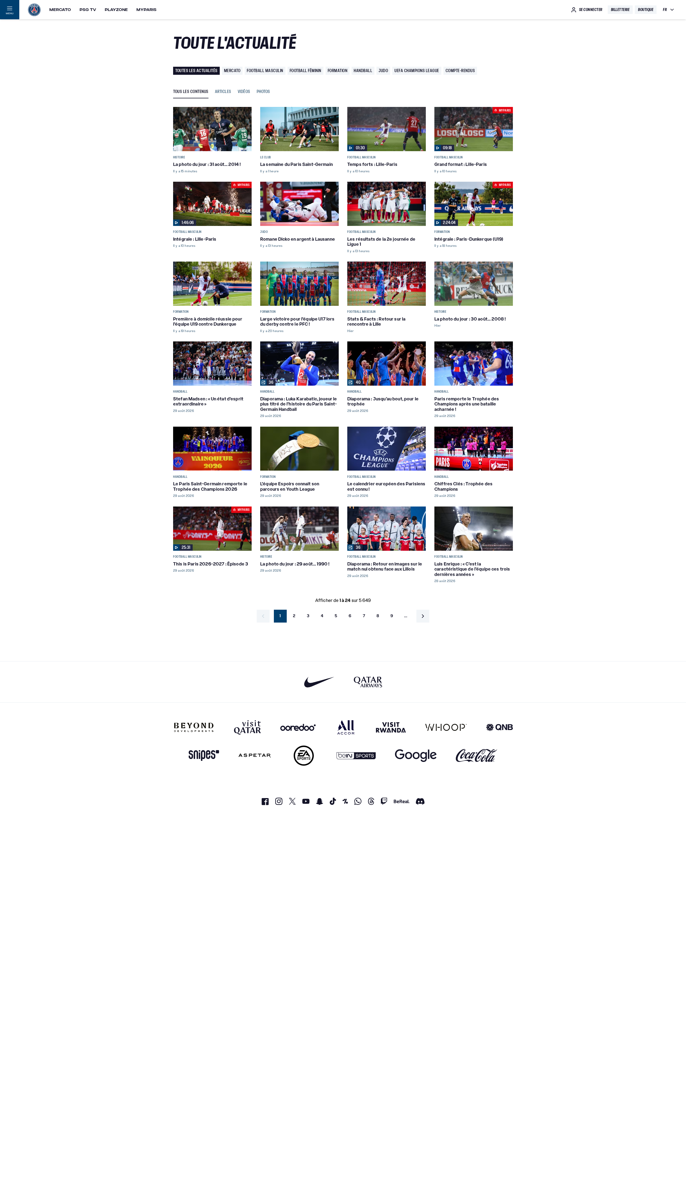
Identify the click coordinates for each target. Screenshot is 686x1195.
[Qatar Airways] (368, 681)
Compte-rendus (460, 70)
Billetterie (620, 10)
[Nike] (319, 681)
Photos (263, 92)
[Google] (416, 756)
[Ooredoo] (298, 727)
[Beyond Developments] (194, 727)
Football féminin (305, 70)
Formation (338, 70)
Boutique (645, 10)
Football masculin (265, 70)
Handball (363, 70)
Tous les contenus (190, 92)
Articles (223, 92)
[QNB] (499, 727)
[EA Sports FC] (303, 756)
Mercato (60, 9)
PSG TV (88, 9)
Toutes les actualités (196, 70)
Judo (383, 70)
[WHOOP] (446, 727)
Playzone (116, 9)
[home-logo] (34, 9)
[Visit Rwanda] (391, 727)
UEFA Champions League (416, 70)
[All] (346, 727)
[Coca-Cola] (476, 756)
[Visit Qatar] (247, 727)
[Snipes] (204, 756)
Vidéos (244, 92)
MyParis (146, 9)
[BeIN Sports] (356, 756)
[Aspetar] (254, 756)
